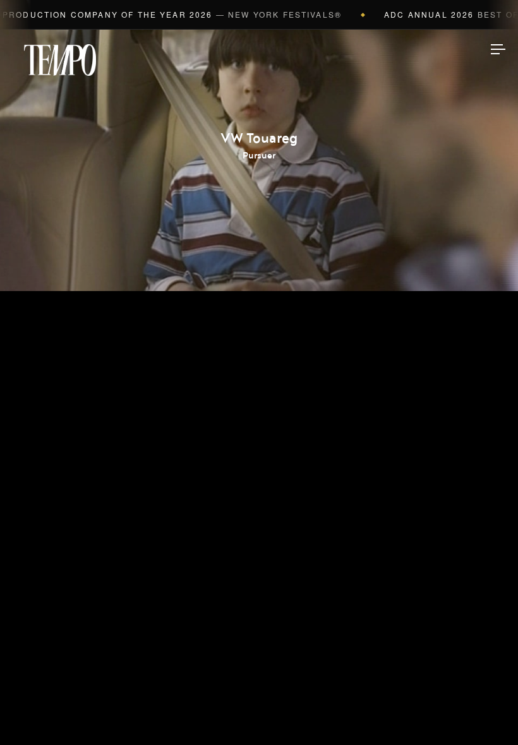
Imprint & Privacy (259, 697)
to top (486, 713)
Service (259, 443)
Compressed (259, 364)
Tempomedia (60, 60)
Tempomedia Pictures (259, 404)
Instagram (259, 524)
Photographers (259, 325)
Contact (259, 483)
